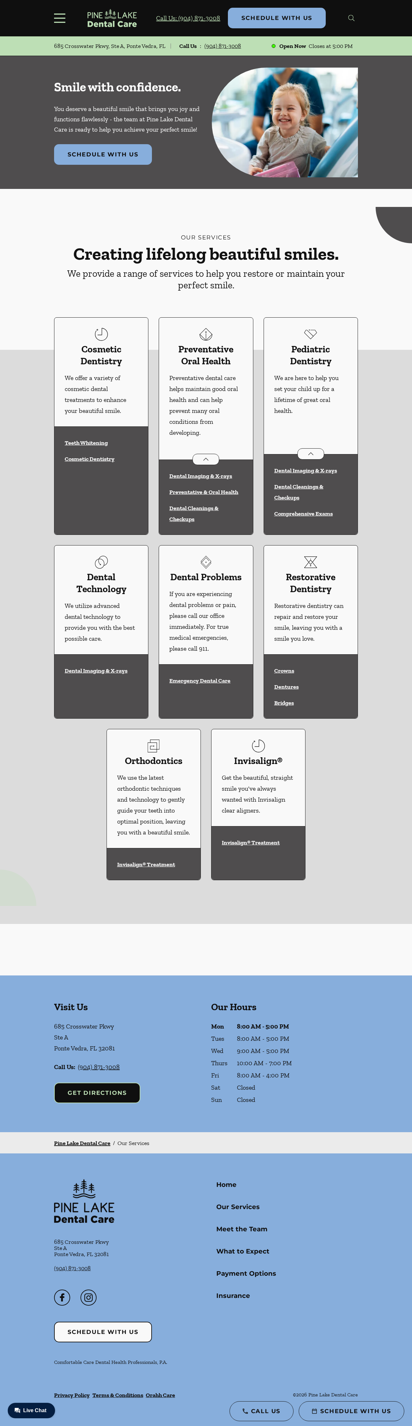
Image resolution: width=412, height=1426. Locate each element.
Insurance (233, 1296)
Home (226, 1184)
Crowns (284, 670)
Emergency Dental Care (199, 680)
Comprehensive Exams (303, 513)
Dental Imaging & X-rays (200, 476)
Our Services (238, 1207)
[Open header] (61, 18)
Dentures (286, 686)
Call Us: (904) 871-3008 (188, 18)
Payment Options (246, 1273)
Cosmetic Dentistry (90, 458)
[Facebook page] (62, 1298)
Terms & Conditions (117, 1395)
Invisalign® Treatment (146, 864)
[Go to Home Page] (112, 18)
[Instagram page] (88, 1298)
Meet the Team (241, 1229)
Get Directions (97, 1092)
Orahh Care (160, 1395)
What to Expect (242, 1251)
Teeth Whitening (86, 442)
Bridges (284, 702)
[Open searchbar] (351, 18)
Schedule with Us (276, 18)
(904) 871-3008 (222, 46)
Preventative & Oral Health (203, 492)
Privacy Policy (72, 1395)
